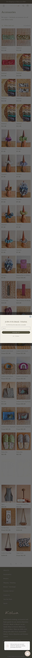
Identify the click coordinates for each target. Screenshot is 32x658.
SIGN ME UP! (16, 332)
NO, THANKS (16, 336)
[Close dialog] (30, 317)
